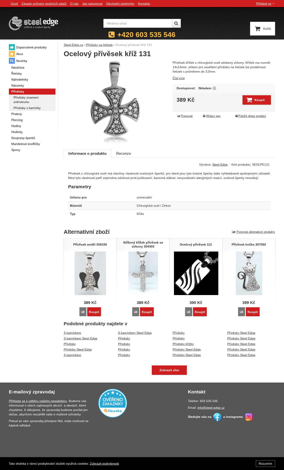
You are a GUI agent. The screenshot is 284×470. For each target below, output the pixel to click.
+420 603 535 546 (146, 35)
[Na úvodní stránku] (33, 23)
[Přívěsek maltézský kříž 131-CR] (115, 102)
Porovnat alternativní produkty (256, 232)
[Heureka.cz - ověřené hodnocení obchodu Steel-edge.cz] (112, 403)
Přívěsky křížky (183, 344)
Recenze (123, 153)
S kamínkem (72, 333)
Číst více (179, 78)
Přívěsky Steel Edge (78, 349)
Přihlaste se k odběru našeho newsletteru (38, 401)
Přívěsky (70, 344)
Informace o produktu (87, 153)
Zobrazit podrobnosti (104, 463)
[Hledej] (176, 23)
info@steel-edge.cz (211, 407)
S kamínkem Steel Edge (80, 338)
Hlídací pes (213, 116)
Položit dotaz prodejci (252, 116)
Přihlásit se (263, 3)
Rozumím (265, 463)
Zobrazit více (214, 88)
